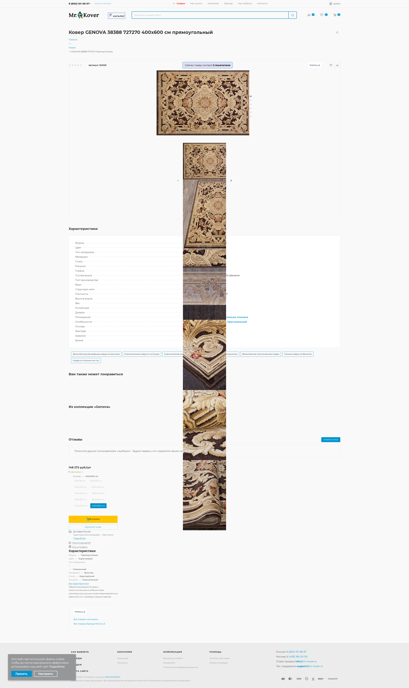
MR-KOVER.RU (112, 677)
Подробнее (79, 538)
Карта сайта (79, 671)
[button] (250, 96)
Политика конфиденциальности (180, 667)
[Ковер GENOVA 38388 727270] (204, 102)
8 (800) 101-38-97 (79, 3)
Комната (242, 317)
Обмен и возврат (218, 662)
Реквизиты (169, 662)
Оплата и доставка (219, 658)
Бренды (76, 658)
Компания (124, 652)
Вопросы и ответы (173, 658)
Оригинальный (237, 321)
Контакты (122, 662)
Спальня (230, 317)
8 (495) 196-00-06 (297, 656)
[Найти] (292, 15)
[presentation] (177, 181)
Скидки (76, 664)
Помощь (215, 652)
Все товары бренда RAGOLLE (89, 623)
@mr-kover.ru (306, 661)
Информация (172, 652)
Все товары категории (86, 619)
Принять (21, 673)
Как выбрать (80, 652)
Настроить (45, 673)
